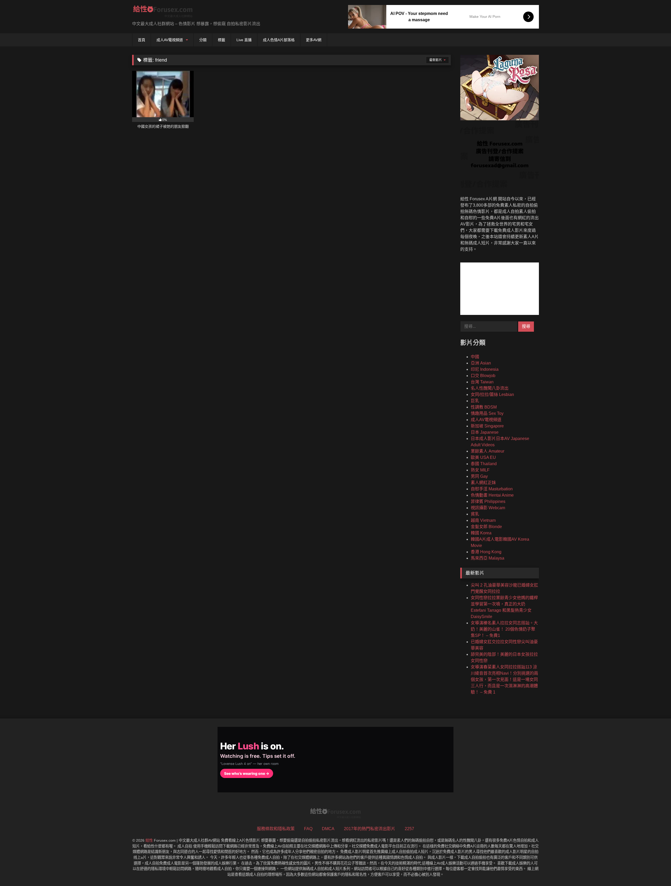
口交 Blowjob (483, 375)
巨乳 (475, 401)
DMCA (328, 828)
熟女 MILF (480, 470)
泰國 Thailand (484, 463)
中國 (475, 357)
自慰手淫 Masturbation (492, 489)
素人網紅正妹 (483, 482)
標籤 (221, 40)
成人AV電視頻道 (169, 40)
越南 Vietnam (483, 520)
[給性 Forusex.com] (163, 12)
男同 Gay (479, 476)
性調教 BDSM (484, 407)
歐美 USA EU (483, 457)
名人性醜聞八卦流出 (489, 388)
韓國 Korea (481, 533)
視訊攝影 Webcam (488, 508)
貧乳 (475, 514)
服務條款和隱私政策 (276, 828)
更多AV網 (313, 40)
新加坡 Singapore (487, 426)
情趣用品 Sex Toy (487, 413)
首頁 (141, 40)
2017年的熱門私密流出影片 (369, 828)
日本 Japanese (485, 432)
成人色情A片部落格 (279, 40)
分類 (203, 40)
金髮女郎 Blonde (486, 526)
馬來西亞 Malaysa (487, 558)
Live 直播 (244, 40)
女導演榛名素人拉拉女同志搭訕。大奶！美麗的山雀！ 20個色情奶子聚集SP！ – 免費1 (504, 629)
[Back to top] (655, 870)
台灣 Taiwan (482, 382)
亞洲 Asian (481, 363)
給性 (149, 840)
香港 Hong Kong (486, 552)
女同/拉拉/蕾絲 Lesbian (492, 394)
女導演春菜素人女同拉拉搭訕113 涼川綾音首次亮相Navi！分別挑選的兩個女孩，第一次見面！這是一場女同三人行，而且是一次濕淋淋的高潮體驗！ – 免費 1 (504, 679)
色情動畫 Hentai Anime (492, 495)
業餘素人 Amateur (487, 451)
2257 (409, 828)
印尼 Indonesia (485, 369)
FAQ (308, 828)
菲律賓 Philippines (488, 501)
